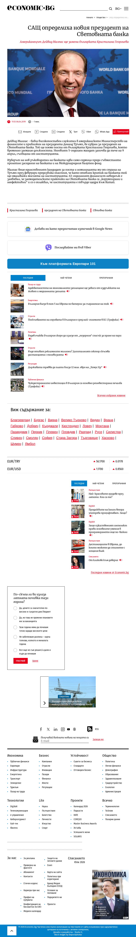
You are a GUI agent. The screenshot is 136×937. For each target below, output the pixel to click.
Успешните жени (82, 832)
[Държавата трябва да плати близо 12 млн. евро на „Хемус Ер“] (17, 369)
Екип (49, 865)
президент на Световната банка (65, 210)
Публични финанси (19, 761)
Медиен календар (32, 911)
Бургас (39, 420)
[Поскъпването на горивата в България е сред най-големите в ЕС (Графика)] (17, 321)
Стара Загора (66, 438)
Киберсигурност (18, 819)
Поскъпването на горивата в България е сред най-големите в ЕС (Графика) (74, 319)
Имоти (45, 783)
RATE (76, 815)
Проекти (77, 800)
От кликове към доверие (104, 560)
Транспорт (15, 778)
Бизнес (44, 755)
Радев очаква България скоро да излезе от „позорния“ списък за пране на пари (74, 335)
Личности (46, 819)
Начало (89, 17)
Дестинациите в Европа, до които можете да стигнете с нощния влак (107, 547)
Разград (85, 432)
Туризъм (14, 787)
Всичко (107, 800)
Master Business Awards (85, 823)
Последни (28, 278)
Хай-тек (14, 823)
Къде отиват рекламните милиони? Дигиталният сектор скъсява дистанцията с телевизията (69, 353)
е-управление (17, 815)
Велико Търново (73, 420)
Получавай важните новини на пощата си (65, 737)
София (47, 438)
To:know (109, 810)
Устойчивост (79, 755)
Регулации (47, 787)
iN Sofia (77, 828)
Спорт (45, 828)
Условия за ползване (52, 891)
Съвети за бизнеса (83, 761)
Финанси (46, 778)
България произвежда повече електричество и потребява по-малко (72, 702)
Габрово (17, 426)
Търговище (89, 438)
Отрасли (46, 765)
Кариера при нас (32, 890)
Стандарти (79, 765)
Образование (111, 774)
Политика (110, 761)
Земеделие (15, 783)
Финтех (14, 828)
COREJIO (78, 819)
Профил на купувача (29, 898)
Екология (109, 787)
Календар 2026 (81, 806)
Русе (98, 432)
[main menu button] (126, 8)
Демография (111, 770)
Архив (35, 661)
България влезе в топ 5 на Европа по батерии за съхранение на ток (68, 303)
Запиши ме (98, 739)
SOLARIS (78, 836)
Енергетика (64, 696)
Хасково (108, 438)
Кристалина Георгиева (24, 210)
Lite (41, 800)
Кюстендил (70, 426)
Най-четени (66, 278)
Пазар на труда (17, 791)
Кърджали (50, 426)
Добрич (32, 426)
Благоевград (20, 420)
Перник (36, 432)
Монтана (102, 426)
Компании (47, 761)
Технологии (15, 800)
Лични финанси (113, 765)
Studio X (78, 932)
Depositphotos (75, 934)
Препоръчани (106, 278)
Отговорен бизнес (82, 770)
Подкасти (78, 810)
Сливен (16, 438)
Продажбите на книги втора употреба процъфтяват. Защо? (108, 511)
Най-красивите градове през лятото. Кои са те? (106, 495)
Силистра (113, 432)
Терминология (112, 806)
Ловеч (87, 426)
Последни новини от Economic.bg (110, 572)
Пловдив (68, 432)
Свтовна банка (102, 210)
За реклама (29, 858)
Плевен (52, 432)
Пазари (45, 774)
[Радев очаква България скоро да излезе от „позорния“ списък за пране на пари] (17, 337)
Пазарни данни (112, 819)
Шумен (16, 444)
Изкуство (46, 823)
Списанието (111, 815)
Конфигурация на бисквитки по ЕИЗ (32, 905)
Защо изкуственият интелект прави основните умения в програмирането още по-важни (108, 529)
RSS (97, 729)
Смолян (32, 438)
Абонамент (29, 872)
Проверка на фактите (30, 866)
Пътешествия (48, 810)
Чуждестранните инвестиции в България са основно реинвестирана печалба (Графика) (75, 385)
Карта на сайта (54, 872)
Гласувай (20, 661)
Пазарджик (19, 432)
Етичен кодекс (31, 883)
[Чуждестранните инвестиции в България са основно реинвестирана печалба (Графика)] (17, 385)
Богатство (46, 815)
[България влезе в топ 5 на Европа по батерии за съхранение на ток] (17, 305)
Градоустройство (113, 783)
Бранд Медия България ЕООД (54, 884)
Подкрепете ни (54, 897)
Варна (52, 420)
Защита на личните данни (54, 859)
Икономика (15, 755)
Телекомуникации (19, 810)
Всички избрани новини (111, 395)
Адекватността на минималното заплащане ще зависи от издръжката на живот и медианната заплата (74, 290)
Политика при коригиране (54, 878)
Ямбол (30, 444)
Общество (100, 17)
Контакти (28, 876)
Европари (15, 765)
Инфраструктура (18, 770)
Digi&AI (13, 806)
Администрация (113, 791)
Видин (95, 420)
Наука (45, 806)
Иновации (47, 770)
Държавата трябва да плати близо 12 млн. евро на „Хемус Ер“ (65, 367)
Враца (108, 420)
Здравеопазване (113, 778)
